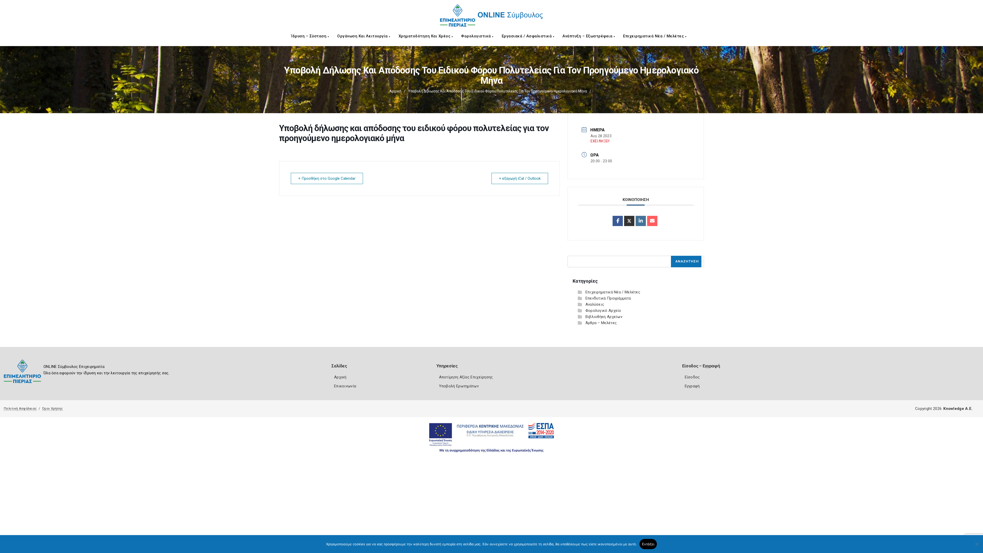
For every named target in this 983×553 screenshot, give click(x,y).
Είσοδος (692, 377)
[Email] (652, 221)
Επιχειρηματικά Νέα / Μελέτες (654, 36)
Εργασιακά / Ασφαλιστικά (527, 36)
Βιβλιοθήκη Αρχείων (603, 316)
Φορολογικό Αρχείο (603, 310)
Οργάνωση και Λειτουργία (363, 36)
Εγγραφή (692, 386)
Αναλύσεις (594, 304)
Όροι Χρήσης (52, 408)
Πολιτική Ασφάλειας (20, 408)
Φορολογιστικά (476, 36)
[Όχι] (976, 546)
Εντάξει (648, 544)
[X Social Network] (629, 221)
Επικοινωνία (345, 386)
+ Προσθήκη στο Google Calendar (327, 178)
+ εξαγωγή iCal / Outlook (520, 178)
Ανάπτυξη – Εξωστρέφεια (588, 36)
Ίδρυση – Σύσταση (309, 36)
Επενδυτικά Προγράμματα (608, 298)
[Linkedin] (641, 221)
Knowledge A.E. (958, 408)
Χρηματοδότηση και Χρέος (425, 36)
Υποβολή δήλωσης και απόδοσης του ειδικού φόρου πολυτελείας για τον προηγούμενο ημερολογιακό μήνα (497, 91)
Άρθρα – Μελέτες (601, 323)
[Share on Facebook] (618, 221)
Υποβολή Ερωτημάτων (459, 386)
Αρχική (395, 91)
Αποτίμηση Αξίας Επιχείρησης (466, 377)
